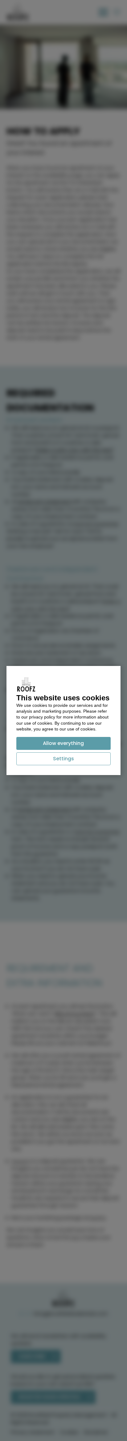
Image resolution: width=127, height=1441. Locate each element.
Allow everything (63, 743)
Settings (63, 758)
